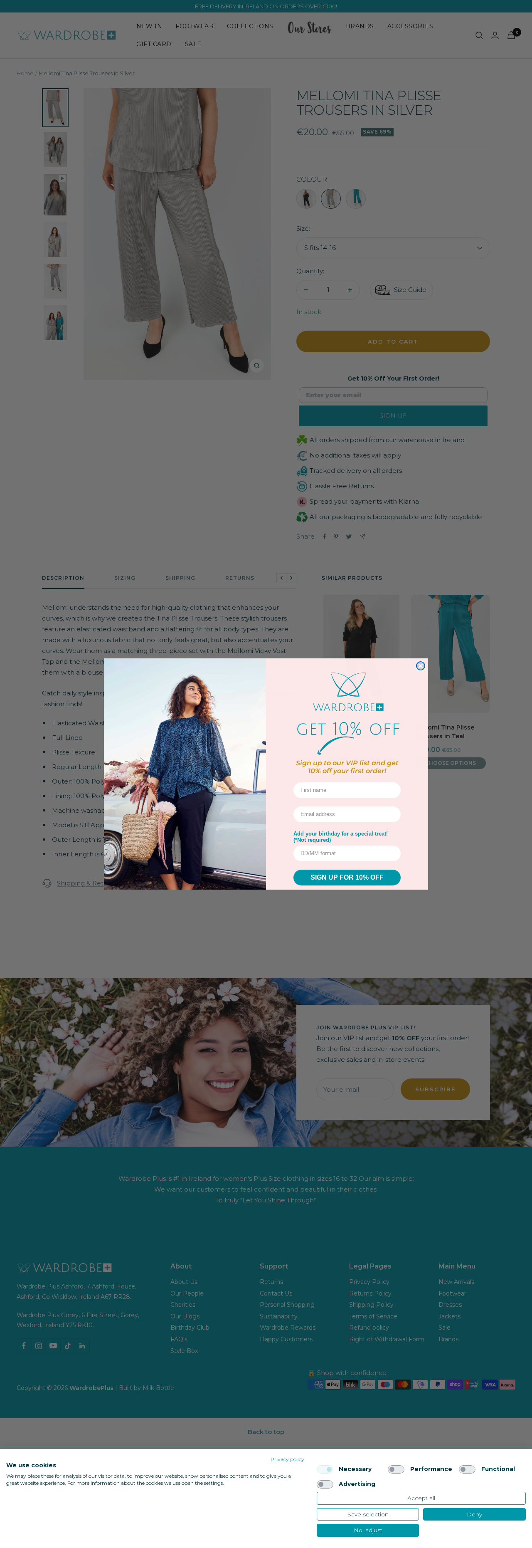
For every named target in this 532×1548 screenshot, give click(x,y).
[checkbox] (325, 1469)
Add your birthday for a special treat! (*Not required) (340, 837)
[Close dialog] (420, 666)
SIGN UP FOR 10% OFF (347, 877)
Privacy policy (287, 1459)
